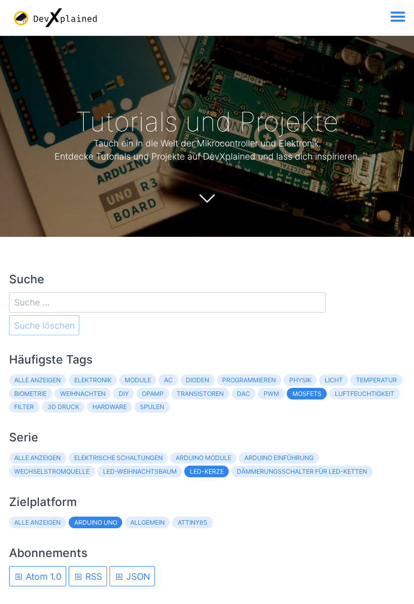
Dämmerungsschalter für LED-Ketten (302, 471)
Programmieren (249, 380)
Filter (24, 407)
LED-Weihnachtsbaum (140, 471)
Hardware (109, 407)
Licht (334, 380)
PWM (271, 393)
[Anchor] (349, 121)
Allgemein (147, 522)
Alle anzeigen (37, 380)
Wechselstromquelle (51, 471)
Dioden (197, 380)
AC (168, 380)
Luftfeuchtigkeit (364, 393)
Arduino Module (203, 458)
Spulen (152, 407)
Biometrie (30, 393)
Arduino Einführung (279, 458)
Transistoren (200, 393)
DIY (124, 393)
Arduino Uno (95, 522)
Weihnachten (83, 393)
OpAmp (153, 393)
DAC (243, 393)
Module (138, 380)
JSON (137, 576)
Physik (300, 380)
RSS (92, 576)
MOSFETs (307, 393)
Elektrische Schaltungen (118, 458)
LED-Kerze (207, 471)
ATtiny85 (193, 522)
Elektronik (93, 380)
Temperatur (376, 380)
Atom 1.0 (42, 576)
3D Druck (63, 407)
